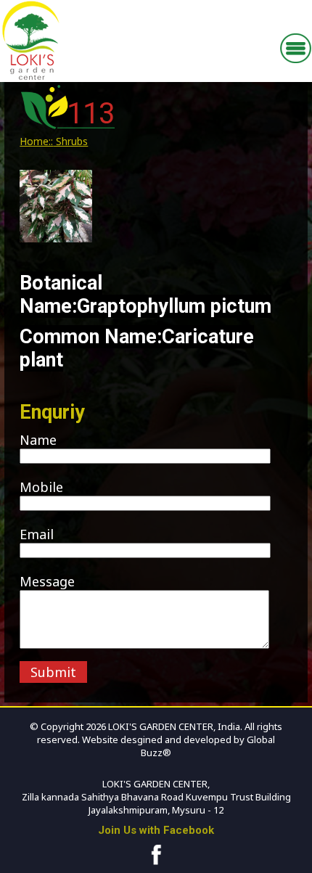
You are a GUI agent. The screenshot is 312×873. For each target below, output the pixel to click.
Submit (53, 672)
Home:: (36, 141)
